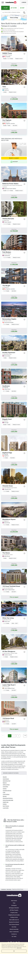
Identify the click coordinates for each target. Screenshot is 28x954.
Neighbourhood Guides (14, 915)
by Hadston (5, 421)
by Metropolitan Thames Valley (9, 653)
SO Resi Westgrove (8, 651)
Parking (5, 804)
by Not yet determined (7, 588)
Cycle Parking (6, 794)
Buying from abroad (14, 922)
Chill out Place (6, 784)
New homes (14, 900)
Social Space (6, 779)
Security (5, 777)
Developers (14, 905)
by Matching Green (7, 354)
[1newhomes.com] (14, 895)
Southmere (6, 386)
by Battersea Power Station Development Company (12, 186)
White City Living (8, 618)
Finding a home (14, 917)
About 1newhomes (14, 931)
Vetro (4, 87)
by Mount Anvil (6, 122)
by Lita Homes (5, 686)
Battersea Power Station (10, 183)
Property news (14, 912)
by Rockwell (5, 88)
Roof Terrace (6, 806)
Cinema (4, 788)
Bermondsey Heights (9, 319)
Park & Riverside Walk (8, 800)
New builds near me (14, 919)
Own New (14, 927)
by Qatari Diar (5, 220)
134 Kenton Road (8, 718)
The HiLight (6, 286)
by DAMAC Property (7, 55)
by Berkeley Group (6, 619)
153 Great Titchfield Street (11, 586)
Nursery (5, 796)
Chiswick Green (7, 486)
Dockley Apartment (8, 352)
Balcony (5, 782)
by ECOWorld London (7, 554)
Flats (14, 903)
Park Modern (6, 252)
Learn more (19, 947)
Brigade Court (7, 419)
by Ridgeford (5, 521)
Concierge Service (7, 790)
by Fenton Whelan (6, 253)
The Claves (6, 553)
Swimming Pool (6, 780)
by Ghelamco (5, 287)
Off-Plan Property (14, 910)
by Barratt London (6, 320)
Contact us (14, 934)
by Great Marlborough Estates (9, 487)
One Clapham (6, 120)
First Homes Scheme (14, 924)
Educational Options (8, 798)
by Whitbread (5, 720)
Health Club (5, 802)
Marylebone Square (8, 519)
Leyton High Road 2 (8, 685)
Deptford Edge (7, 453)
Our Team (14, 936)
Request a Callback (14, 158)
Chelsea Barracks (8, 219)
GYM (4, 792)
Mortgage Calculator (14, 907)
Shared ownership (14, 929)
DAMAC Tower (7, 53)
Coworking (5, 786)
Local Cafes (5, 808)
